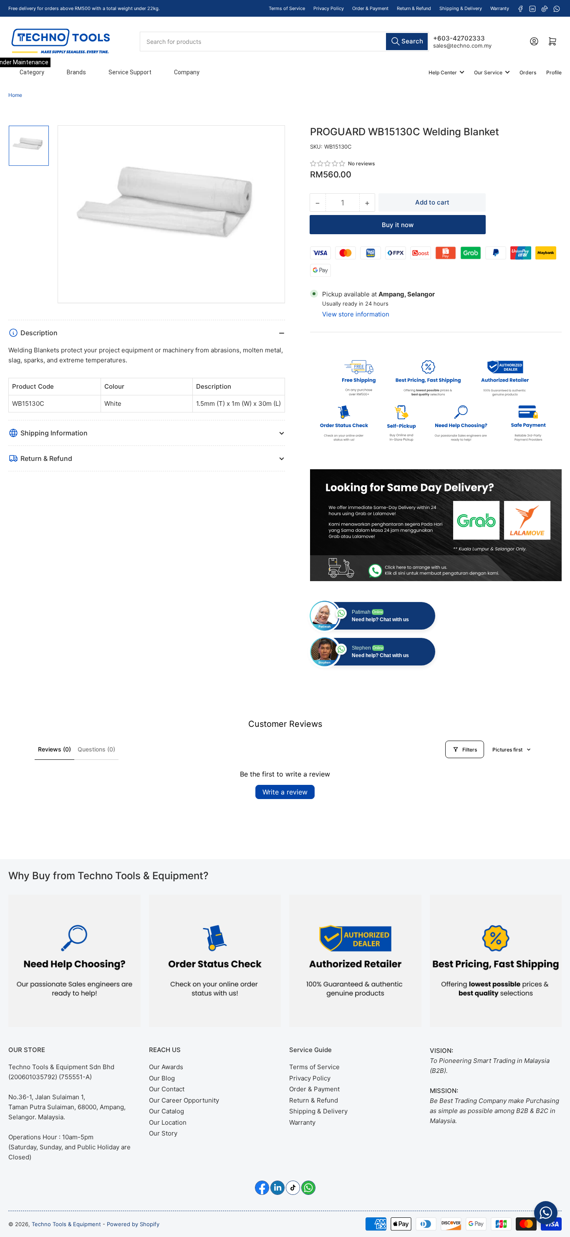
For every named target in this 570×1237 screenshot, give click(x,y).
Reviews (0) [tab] (54, 749)
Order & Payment (370, 8)
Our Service (488, 72)
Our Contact (166, 1089)
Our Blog (162, 1078)
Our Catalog (166, 1111)
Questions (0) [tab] (96, 749)
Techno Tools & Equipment (66, 1224)
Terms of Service (287, 8)
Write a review (285, 792)
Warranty (499, 8)
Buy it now (398, 225)
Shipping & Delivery (460, 8)
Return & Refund (414, 8)
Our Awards (166, 1067)
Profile (554, 72)
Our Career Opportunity (184, 1100)
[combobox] (284, 41)
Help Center (443, 72)
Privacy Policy (328, 8)
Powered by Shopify (133, 1224)
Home (15, 95)
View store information (355, 314)
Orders (528, 72)
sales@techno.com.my (462, 45)
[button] (328, 163)
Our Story (163, 1133)
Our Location (168, 1122)
